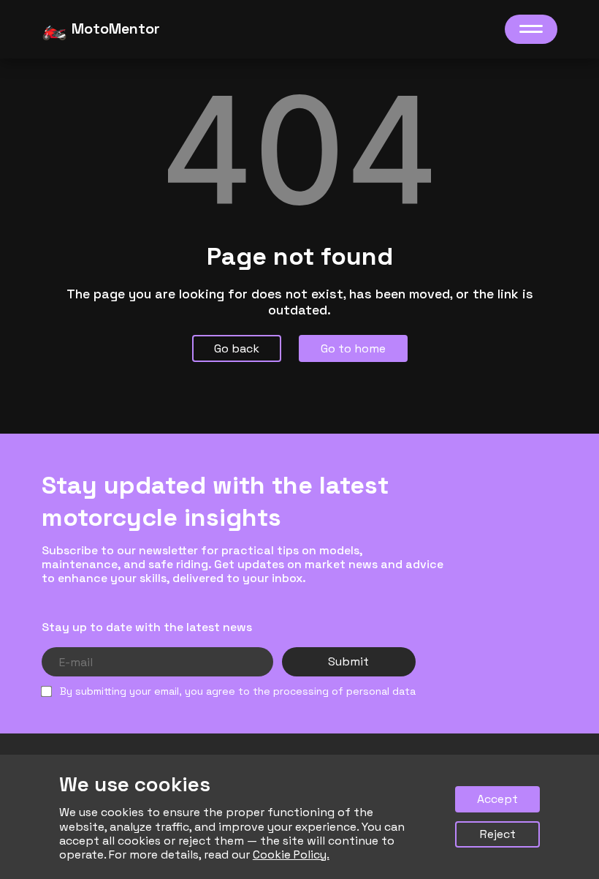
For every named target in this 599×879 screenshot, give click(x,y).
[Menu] (531, 29)
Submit (348, 661)
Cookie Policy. (291, 854)
